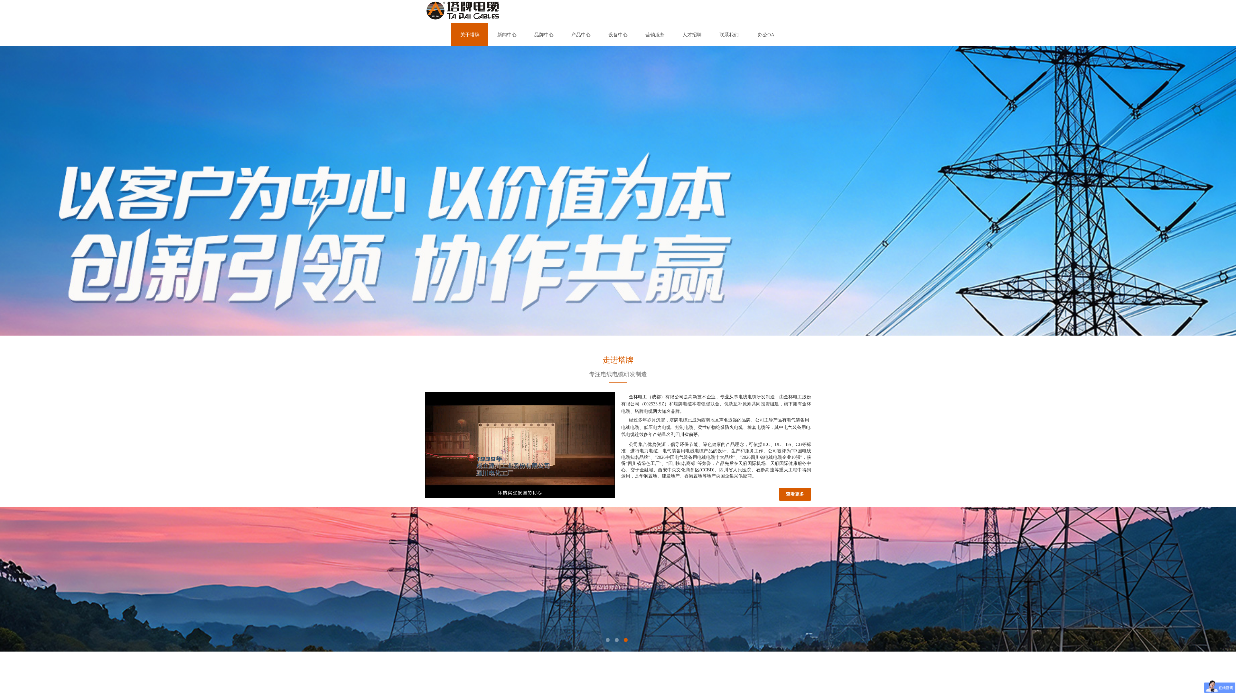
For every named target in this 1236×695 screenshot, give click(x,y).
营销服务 (655, 34)
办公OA (766, 34)
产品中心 (581, 34)
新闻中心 (507, 34)
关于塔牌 (470, 34)
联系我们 (729, 34)
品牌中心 (544, 34)
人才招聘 (692, 34)
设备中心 (618, 34)
